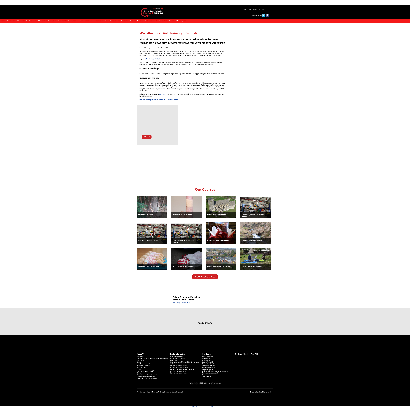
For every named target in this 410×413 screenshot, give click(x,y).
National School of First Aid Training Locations (184, 362)
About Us (256, 9)
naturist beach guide (179, 21)
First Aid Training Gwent (145, 364)
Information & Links (143, 366)
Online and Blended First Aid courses (215, 371)
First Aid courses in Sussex (178, 373)
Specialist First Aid (208, 366)
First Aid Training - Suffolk (151, 59)
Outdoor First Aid (208, 360)
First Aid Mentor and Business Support (143, 21)
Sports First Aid (207, 362)
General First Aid (208, 364)
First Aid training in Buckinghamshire (181, 369)
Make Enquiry (141, 367)
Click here (162, 94)
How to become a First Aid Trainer (116, 21)
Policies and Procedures (177, 358)
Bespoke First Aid (208, 369)
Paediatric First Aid (208, 358)
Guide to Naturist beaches (178, 364)
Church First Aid (164, 21)
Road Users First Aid (209, 367)
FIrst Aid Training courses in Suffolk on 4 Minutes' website (158, 99)
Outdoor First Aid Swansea (146, 376)
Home (244, 9)
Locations (98, 21)
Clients (139, 362)
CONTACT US (256, 15)
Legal (262, 9)
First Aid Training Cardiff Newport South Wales (152, 358)
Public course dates (13, 21)
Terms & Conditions (176, 356)
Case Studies (206, 376)
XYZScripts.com (214, 407)
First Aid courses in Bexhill (178, 366)
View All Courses (205, 276)
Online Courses (85, 21)
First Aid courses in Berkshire (179, 367)
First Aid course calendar (210, 373)
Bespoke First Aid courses (67, 21)
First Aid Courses (28, 21)
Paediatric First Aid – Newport (147, 375)
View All (146, 137)
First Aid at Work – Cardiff (145, 371)
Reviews (139, 369)
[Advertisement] (205, 168)
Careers (204, 375)
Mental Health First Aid (46, 21)
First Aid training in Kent (177, 371)
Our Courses (141, 360)
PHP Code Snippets (197, 407)
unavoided (269, 392)
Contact (249, 9)
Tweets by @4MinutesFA (182, 303)
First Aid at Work (207, 356)
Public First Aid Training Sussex (147, 378)
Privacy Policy (173, 360)
